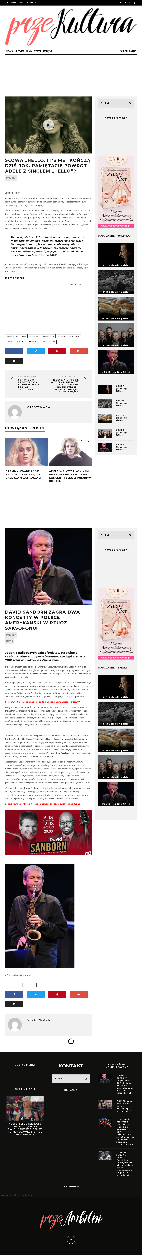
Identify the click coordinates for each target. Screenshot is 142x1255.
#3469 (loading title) (116, 372)
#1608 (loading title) (116, 292)
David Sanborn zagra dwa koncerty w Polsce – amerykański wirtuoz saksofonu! (124, 1084)
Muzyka (19, 51)
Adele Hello (48, 336)
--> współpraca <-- (116, 118)
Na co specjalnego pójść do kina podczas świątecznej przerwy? (48, 702)
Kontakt (32, 3)
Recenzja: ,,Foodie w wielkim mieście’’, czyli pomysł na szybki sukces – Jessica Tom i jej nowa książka (65, 386)
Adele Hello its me (16, 342)
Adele (9, 336)
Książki (47, 51)
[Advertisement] (71, 75)
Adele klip (34, 342)
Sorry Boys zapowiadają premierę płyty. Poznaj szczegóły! (29, 384)
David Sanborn (14, 985)
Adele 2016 (21, 336)
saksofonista (56, 985)
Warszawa (73, 985)
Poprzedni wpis (27, 376)
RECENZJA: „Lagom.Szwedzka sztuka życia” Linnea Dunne (51, 804)
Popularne (129, 51)
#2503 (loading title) (116, 345)
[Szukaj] (121, 3)
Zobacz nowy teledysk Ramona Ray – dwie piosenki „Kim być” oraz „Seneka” (25, 1128)
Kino (29, 51)
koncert (29, 985)
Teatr (37, 51)
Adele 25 (34, 336)
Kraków (41, 985)
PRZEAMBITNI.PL (15, 3)
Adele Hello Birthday (69, 336)
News (9, 51)
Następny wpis (70, 376)
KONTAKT (71, 1066)
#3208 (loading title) (116, 318)
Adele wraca (49, 342)
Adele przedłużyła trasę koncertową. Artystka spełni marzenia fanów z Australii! (28, 476)
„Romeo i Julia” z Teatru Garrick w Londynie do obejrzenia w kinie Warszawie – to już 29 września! (125, 1163)
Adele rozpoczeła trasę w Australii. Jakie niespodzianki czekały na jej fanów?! (72, 476)
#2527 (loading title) (116, 265)
